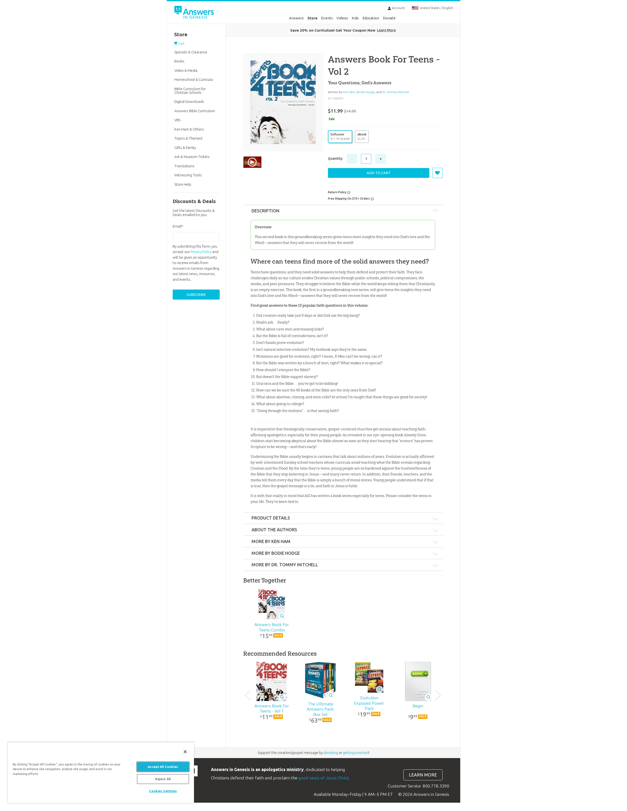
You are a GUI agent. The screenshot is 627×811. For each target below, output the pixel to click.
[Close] (185, 751)
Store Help (182, 184)
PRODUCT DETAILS (271, 517)
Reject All (163, 779)
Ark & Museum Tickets (192, 157)
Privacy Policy (201, 252)
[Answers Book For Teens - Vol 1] (271, 681)
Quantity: (335, 158)
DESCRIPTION (265, 210)
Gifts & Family (185, 147)
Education (370, 18)
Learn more (423, 775)
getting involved (356, 752)
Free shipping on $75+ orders (349, 198)
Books (179, 61)
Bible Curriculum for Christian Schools (190, 91)
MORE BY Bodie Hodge (276, 553)
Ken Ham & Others (189, 129)
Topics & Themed (188, 138)
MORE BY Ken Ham (271, 541)
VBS (177, 120)
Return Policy (337, 192)
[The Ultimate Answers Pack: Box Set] (320, 680)
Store (312, 18)
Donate (389, 18)
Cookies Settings (163, 791)
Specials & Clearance (190, 52)
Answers (296, 18)
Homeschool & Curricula (193, 79)
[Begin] (417, 681)
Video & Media (185, 70)
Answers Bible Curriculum (194, 111)
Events (327, 18)
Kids (355, 18)
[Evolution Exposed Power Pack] (369, 677)
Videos (342, 18)
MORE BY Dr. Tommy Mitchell (285, 564)
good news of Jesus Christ (323, 777)
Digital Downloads (189, 101)
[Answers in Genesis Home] (195, 13)
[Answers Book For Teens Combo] (271, 604)
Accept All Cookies (163, 766)
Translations (184, 166)
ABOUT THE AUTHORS (274, 529)
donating (331, 752)
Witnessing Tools (188, 175)
